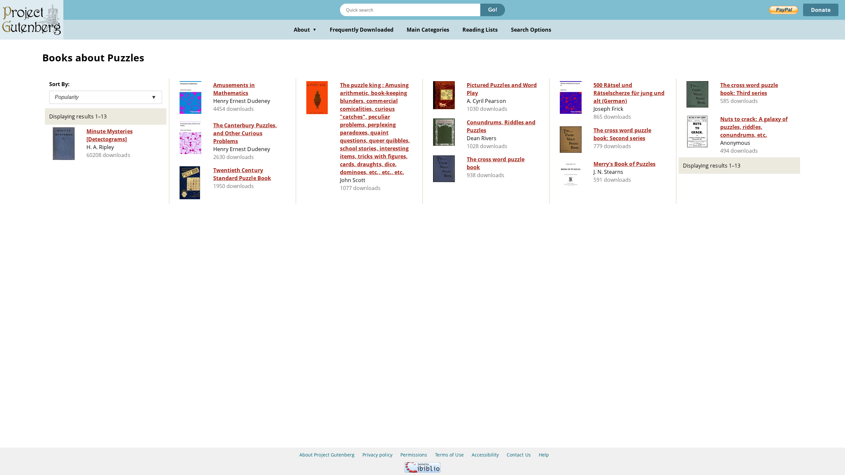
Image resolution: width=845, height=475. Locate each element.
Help (544, 455)
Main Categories (428, 29)
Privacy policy (377, 455)
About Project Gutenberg (327, 455)
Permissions (413, 455)
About (305, 29)
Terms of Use (449, 455)
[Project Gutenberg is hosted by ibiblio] (422, 471)
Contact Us (518, 455)
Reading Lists (480, 29)
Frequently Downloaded (361, 29)
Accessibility (485, 455)
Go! (492, 10)
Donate (820, 10)
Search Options (531, 29)
